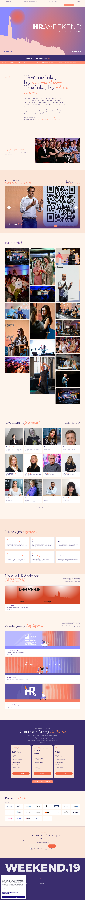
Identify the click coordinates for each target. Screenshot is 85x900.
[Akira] (47, 806)
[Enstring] (9, 818)
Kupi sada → (21, 773)
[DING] (28, 812)
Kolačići (78, 897)
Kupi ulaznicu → (69, 4)
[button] (14, 440)
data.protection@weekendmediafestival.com (10, 892)
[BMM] (19, 806)
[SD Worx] (37, 806)
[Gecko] (19, 812)
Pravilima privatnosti (34, 851)
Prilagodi (5, 896)
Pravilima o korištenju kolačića (19, 889)
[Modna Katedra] (66, 812)
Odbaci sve (13, 896)
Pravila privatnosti (70, 897)
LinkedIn (42, 886)
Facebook (42, 883)
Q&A (24, 891)
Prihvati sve (21, 896)
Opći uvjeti (62, 897)
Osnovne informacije (27, 880)
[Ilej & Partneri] (37, 812)
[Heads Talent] (56, 806)
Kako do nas (25, 883)
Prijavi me (52, 846)
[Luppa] (75, 812)
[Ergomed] (56, 812)
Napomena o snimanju (27, 888)
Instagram (42, 880)
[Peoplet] (9, 812)
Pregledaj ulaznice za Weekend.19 (42, 781)
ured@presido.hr (5, 893)
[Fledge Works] (66, 806)
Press (24, 886)
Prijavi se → (64, 773)
